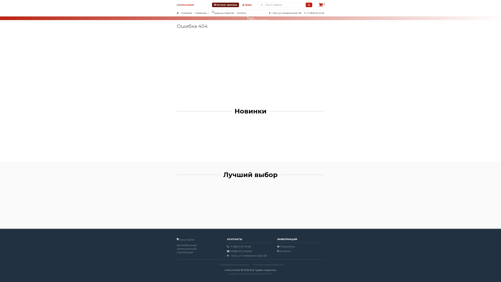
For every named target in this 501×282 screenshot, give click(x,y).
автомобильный (186, 245)
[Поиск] (309, 5)
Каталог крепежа (227, 5)
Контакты (241, 13)
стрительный (185, 252)
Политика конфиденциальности (268, 265)
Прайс (248, 5)
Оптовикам (186, 13)
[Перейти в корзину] (321, 5)
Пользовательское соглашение (234, 265)
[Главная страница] (177, 13)
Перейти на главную (257, 52)
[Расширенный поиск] (261, 5)
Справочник (201, 13)
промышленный (187, 248)
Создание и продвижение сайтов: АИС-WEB (250, 274)
